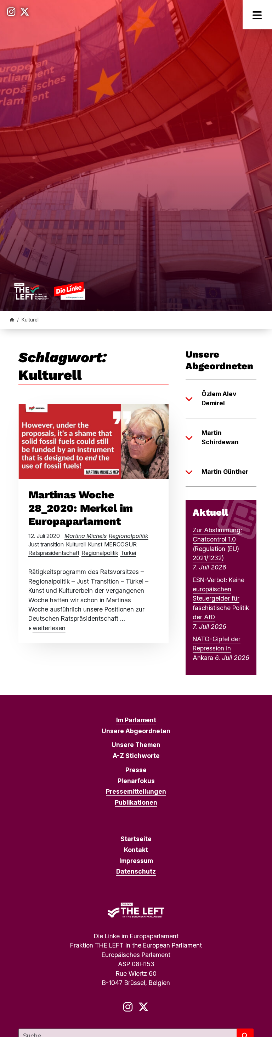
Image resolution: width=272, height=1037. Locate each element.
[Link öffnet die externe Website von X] (24, 12)
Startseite (136, 838)
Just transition (46, 544)
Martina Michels (85, 535)
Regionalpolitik (128, 535)
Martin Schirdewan (220, 437)
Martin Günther (225, 471)
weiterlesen (49, 628)
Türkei (128, 552)
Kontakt (136, 849)
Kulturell (76, 544)
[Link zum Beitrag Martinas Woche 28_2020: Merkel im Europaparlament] (93, 441)
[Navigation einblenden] (257, 14)
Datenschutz (136, 871)
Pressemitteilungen (136, 791)
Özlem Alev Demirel (219, 398)
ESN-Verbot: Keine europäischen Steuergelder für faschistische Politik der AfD (221, 598)
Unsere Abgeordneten (136, 731)
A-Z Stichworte (136, 755)
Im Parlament (136, 720)
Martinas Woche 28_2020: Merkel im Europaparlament (80, 507)
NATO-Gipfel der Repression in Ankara (216, 648)
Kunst (95, 544)
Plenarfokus (136, 780)
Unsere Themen (136, 744)
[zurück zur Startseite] (49, 290)
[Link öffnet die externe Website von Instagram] (11, 12)
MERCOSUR (120, 544)
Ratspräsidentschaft (53, 552)
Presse (136, 770)
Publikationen (136, 802)
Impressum (136, 860)
